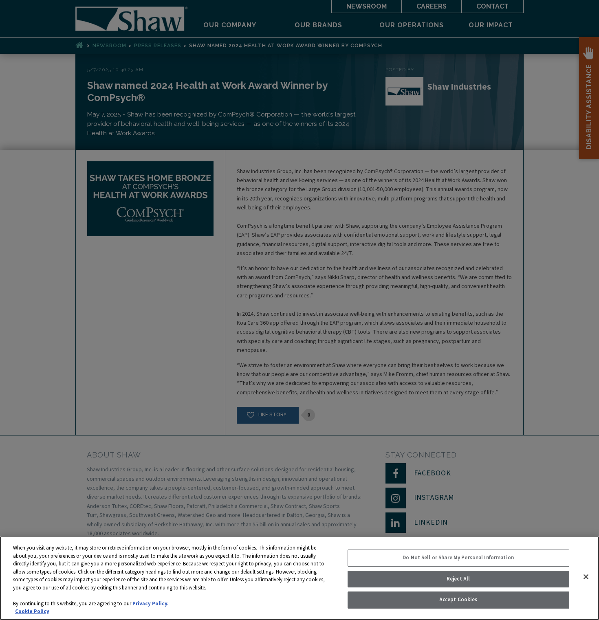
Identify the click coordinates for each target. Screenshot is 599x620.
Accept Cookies (458, 599)
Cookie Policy (32, 611)
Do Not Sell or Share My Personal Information (458, 557)
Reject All (458, 579)
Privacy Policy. (150, 603)
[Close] (586, 577)
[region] (299, 578)
